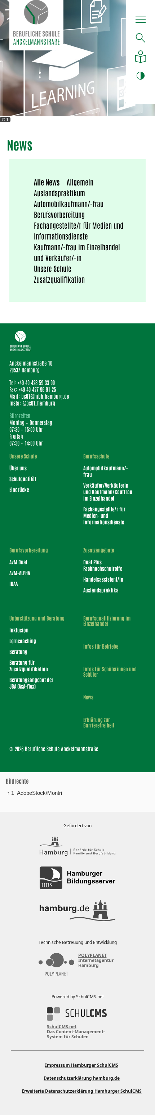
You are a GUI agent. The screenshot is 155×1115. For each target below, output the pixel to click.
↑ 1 (10, 793)
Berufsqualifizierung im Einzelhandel (106, 620)
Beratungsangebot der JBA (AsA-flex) (31, 682)
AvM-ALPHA (19, 572)
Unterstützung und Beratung (37, 618)
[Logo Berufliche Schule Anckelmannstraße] (36, 25)
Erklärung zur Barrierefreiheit (98, 722)
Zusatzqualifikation (59, 279)
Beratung (18, 651)
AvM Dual (18, 562)
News (88, 697)
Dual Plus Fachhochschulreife (102, 565)
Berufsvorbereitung (59, 214)
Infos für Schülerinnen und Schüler (110, 671)
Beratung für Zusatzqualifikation (28, 665)
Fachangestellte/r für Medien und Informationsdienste (78, 230)
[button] (141, 21)
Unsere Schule (52, 268)
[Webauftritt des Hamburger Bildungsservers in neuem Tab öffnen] (77, 878)
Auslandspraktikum (59, 192)
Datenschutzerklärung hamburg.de (82, 1078)
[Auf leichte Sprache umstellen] (140, 56)
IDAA (13, 583)
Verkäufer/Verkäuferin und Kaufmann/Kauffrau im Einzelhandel (107, 491)
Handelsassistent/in (103, 579)
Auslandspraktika (101, 590)
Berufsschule (96, 456)
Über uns (18, 468)
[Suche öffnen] (140, 37)
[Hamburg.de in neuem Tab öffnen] (77, 910)
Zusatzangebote (98, 550)
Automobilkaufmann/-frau (68, 203)
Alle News (46, 182)
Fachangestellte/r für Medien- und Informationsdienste (104, 515)
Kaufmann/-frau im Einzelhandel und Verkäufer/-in (77, 252)
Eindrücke (19, 489)
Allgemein (80, 182)
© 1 (5, 119)
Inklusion (18, 630)
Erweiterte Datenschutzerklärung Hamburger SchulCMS (82, 1091)
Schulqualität (22, 478)
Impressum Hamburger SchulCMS (81, 1065)
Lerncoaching (22, 640)
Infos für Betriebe (100, 646)
